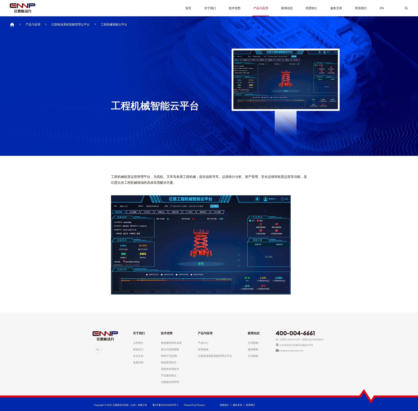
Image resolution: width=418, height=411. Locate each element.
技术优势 (235, 8)
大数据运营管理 (170, 382)
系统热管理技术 (170, 369)
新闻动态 (287, 8)
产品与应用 (260, 8)
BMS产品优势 (169, 356)
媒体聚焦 (253, 349)
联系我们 (361, 8)
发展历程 (138, 362)
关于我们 (210, 8)
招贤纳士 (311, 8)
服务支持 (336, 8)
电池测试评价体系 (171, 342)
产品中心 (203, 342)
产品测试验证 (169, 375)
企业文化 (138, 356)
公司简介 (138, 342)
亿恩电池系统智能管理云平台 (70, 24)
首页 (188, 8)
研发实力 (138, 349)
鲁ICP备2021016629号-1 (165, 405)
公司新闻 (253, 342)
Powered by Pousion (194, 405)
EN (382, 8)
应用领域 (203, 349)
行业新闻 (253, 356)
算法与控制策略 (170, 349)
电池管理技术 (169, 362)
